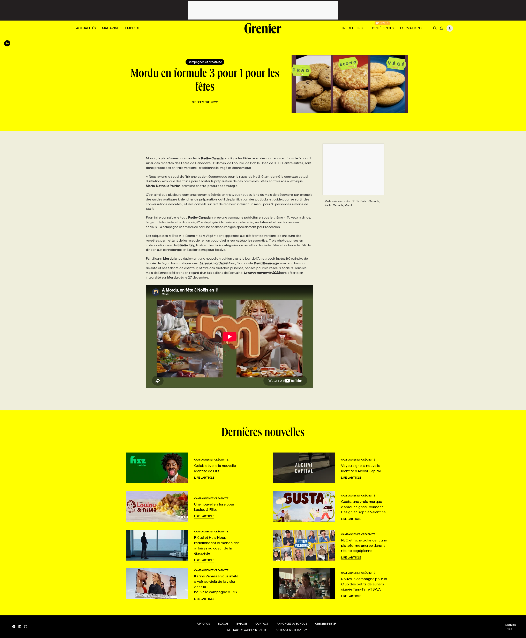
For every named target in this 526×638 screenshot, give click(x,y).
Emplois (132, 28)
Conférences (382, 28)
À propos (203, 623)
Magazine (110, 28)
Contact (262, 623)
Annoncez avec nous (292, 623)
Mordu (151, 158)
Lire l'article (204, 477)
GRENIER (510, 624)
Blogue (223, 623)
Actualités (86, 28)
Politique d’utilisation (291, 629)
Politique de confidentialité (246, 629)
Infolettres (353, 28)
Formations (411, 28)
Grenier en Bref (325, 623)
